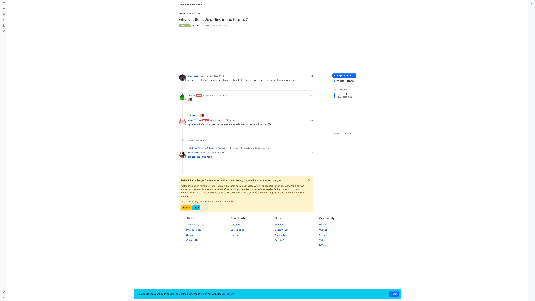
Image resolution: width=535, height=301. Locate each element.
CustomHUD (281, 229)
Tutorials (279, 224)
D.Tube (322, 245)
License (235, 235)
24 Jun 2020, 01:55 (219, 95)
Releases (235, 224)
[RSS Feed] (226, 25)
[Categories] (3, 3)
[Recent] (3, 9)
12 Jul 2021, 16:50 (216, 152)
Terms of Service (195, 224)
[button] (3, 292)
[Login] (531, 3)
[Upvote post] (305, 87)
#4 (311, 152)
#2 (311, 95)
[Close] (309, 180)
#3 (311, 120)
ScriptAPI (279, 240)
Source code (237, 229)
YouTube (323, 235)
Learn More (228, 293)
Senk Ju (191, 95)
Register (186, 207)
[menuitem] (531, 3)
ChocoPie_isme (195, 120)
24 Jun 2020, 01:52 (215, 76)
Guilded (323, 229)
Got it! (394, 293)
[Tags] (3, 14)
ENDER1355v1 (194, 152)
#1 (312, 76)
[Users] (3, 25)
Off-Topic (186, 26)
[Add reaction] (300, 87)
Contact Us (192, 240)
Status (189, 235)
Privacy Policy (193, 229)
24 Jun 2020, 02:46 (226, 120)
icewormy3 (193, 76)
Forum (322, 224)
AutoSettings (281, 235)
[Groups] (3, 31)
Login (196, 207)
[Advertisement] (267, 50)
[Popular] (3, 20)
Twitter (322, 240)
